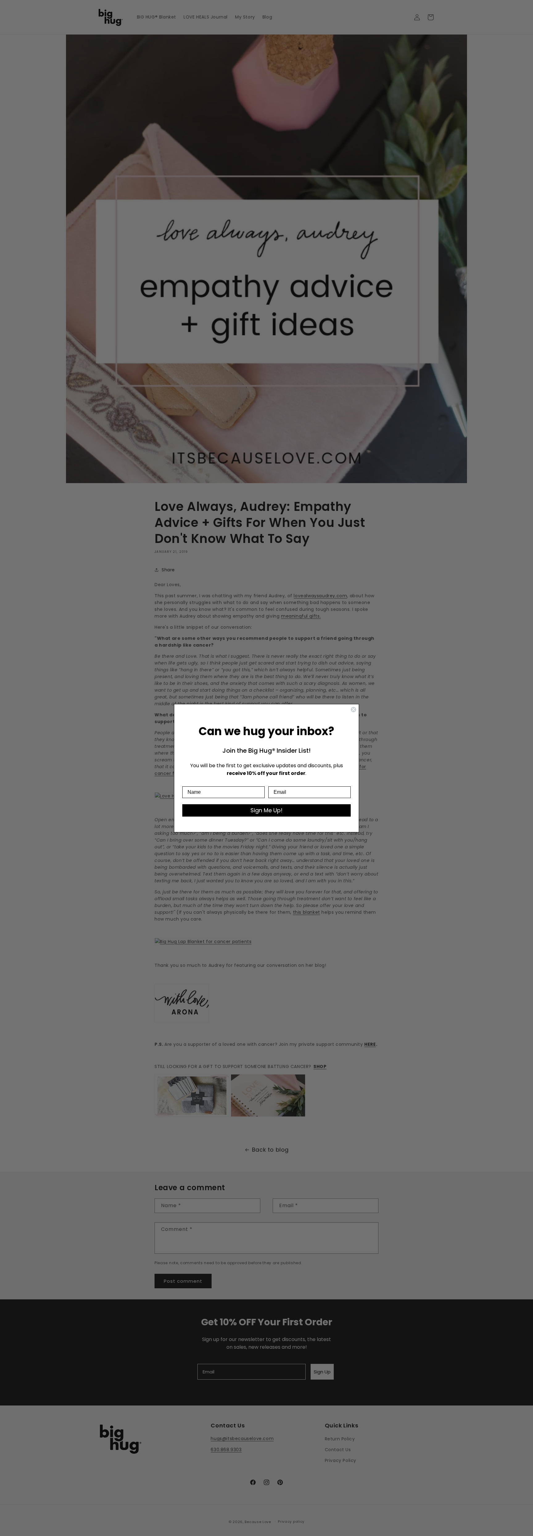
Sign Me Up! (266, 810)
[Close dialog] (353, 709)
